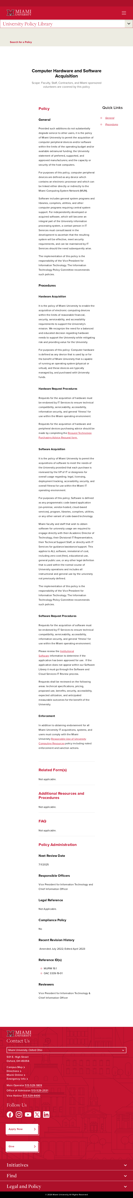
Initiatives (17, 1165)
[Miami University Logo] (19, 13)
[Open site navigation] (123, 13)
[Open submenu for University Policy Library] (129, 24)
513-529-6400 (31, 1095)
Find (12, 1175)
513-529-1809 (33, 1085)
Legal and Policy (24, 1186)
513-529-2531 (39, 1090)
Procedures (111, 124)
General (109, 118)
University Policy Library (28, 23)
